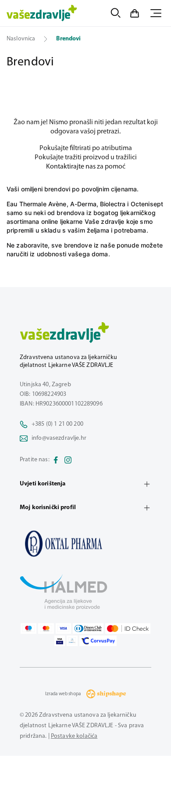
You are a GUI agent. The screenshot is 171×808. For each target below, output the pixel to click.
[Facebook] (56, 460)
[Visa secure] (59, 641)
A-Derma (83, 204)
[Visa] (63, 628)
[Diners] (88, 628)
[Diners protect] (72, 641)
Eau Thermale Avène (37, 204)
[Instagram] (68, 460)
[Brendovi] (85, 543)
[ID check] (127, 628)
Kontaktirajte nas (71, 166)
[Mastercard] (46, 628)
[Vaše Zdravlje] (42, 13)
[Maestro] (28, 628)
